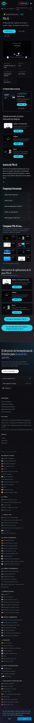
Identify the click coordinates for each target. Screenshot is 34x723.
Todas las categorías (6, 401)
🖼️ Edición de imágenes (7, 476)
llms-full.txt (4, 440)
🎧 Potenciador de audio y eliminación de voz (12, 528)
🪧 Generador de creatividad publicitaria (11, 633)
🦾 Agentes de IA (5, 594)
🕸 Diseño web (4, 587)
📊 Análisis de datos (6, 668)
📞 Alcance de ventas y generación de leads (11, 620)
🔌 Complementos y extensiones (9, 579)
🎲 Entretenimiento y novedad (8, 689)
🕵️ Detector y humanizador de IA (9, 548)
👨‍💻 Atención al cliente (6, 643)
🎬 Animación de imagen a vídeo (9, 499)
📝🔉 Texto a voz (5, 530)
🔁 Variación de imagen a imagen (9, 492)
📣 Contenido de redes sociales (8, 627)
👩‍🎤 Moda (3, 487)
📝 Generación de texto (7, 556)
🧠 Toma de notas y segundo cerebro (10, 612)
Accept (24, 718)
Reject (9, 718)
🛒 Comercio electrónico (7, 645)
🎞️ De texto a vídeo (6, 505)
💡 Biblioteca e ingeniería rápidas (9, 545)
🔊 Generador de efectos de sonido (9, 522)
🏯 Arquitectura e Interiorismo (8, 463)
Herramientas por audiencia (8, 406)
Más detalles (22, 108)
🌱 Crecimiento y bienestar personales (10, 602)
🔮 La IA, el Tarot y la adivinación (9, 699)
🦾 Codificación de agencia (8, 576)
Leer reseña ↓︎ (22, 31)
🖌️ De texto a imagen (6, 474)
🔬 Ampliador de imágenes (7, 458)
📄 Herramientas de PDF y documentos (10, 564)
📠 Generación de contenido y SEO (9, 553)
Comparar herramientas (7, 404)
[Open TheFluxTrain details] (9, 96)
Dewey (15, 149)
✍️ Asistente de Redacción (7, 540)
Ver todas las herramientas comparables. (11, 263)
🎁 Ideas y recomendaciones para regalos (11, 694)
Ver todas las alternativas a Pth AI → (17, 319)
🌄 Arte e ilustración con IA (7, 466)
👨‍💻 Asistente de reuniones (7, 597)
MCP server (4, 443)
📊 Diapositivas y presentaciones (9, 653)
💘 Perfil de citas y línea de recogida (10, 702)
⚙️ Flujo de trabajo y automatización (10, 604)
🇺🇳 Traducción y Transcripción (8, 533)
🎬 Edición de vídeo (6, 510)
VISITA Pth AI (9, 31)
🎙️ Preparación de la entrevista (8, 658)
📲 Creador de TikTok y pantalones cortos (11, 502)
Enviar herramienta (6, 411)
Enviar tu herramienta (10, 371)
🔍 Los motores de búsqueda (8, 673)
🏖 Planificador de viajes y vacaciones (10, 610)
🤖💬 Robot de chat (6, 676)
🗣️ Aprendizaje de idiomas (7, 683)
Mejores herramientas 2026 (8, 409)
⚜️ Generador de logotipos (7, 484)
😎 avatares (4, 468)
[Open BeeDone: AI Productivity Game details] (8, 125)
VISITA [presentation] (21, 104)
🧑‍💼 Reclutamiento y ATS (7, 661)
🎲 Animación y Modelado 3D (8, 461)
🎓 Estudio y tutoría (6, 691)
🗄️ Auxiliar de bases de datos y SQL (9, 571)
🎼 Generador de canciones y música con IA (11, 520)
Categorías (11, 8)
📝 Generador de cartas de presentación (10, 558)
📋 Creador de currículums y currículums (11, 648)
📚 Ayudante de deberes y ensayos (9, 543)
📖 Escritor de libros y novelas (8, 551)
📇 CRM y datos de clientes (8, 630)
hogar (4, 8)
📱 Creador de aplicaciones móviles (9, 581)
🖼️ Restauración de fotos (7, 489)
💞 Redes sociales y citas (7, 704)
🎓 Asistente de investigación (8, 671)
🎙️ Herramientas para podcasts (8, 525)
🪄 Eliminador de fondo (7, 479)
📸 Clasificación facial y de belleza (9, 471)
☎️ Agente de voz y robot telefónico (9, 517)
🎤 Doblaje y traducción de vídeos (9, 507)
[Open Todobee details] (8, 138)
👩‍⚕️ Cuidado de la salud (6, 686)
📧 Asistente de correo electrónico (9, 622)
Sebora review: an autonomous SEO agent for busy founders (16, 422)
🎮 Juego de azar (5, 696)
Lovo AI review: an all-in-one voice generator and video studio (17, 429)
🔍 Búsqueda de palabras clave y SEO (10, 625)
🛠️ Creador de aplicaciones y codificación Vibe (12, 584)
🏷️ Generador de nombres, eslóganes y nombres (12, 561)
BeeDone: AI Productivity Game (20, 124)
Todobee (15, 136)
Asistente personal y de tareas (22, 8)
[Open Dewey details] (8, 151)
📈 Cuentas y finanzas (6, 650)
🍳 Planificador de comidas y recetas (10, 607)
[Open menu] (31, 3)
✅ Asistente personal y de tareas (9, 599)
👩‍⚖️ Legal (3, 656)
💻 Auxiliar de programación (8, 574)
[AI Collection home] (4, 3)
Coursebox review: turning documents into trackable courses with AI (16, 426)
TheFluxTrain (21, 96)
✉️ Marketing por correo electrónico (10, 635)
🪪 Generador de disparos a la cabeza (10, 482)
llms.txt (3, 438)
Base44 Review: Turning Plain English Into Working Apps (15, 420)
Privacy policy (19, 715)
